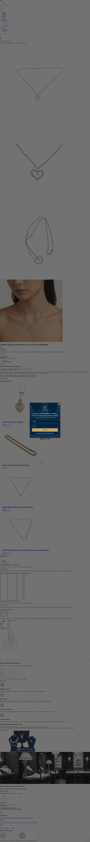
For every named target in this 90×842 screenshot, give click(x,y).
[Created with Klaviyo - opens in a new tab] (45, 438)
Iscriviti (45, 430)
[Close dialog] (59, 404)
